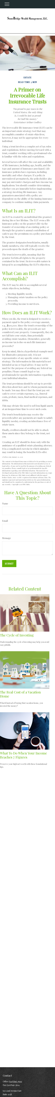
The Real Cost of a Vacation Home (20, 694)
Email (5, 520)
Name (5, 503)
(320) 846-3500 (15, 1081)
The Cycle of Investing (17, 635)
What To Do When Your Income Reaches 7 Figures (23, 755)
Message (6, 538)
